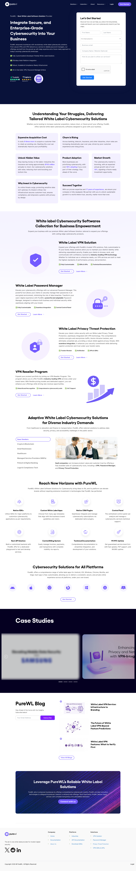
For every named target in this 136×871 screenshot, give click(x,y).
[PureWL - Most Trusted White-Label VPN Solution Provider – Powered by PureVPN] (11, 4)
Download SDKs (77, 844)
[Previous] (6, 656)
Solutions (73, 4)
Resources (100, 4)
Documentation (55, 840)
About (93, 4)
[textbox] (101, 39)
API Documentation (78, 840)
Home (52, 836)
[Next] (130, 656)
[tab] (33, 439)
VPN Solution (97, 836)
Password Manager (99, 840)
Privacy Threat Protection (101, 844)
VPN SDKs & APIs (99, 848)
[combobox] (101, 38)
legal (132, 864)
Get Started (87, 77)
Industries (83, 4)
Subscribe (48, 718)
